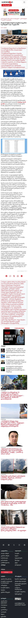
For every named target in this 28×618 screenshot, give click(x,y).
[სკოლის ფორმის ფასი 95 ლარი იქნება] (3, 356)
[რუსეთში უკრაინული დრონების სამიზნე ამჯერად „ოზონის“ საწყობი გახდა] (14, 466)
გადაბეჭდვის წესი (22, 271)
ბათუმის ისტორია (20, 591)
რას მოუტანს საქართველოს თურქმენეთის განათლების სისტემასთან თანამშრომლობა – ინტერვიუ (15, 369)
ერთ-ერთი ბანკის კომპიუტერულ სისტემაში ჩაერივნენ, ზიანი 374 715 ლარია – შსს (13, 503)
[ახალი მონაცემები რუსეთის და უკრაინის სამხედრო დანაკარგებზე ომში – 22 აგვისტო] (14, 517)
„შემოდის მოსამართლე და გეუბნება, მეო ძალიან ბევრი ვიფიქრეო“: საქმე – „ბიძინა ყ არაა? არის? (12, 451)
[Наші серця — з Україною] (7, 2)
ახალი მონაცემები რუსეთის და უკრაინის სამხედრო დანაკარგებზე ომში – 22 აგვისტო (13, 528)
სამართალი (4, 558)
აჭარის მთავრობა (6, 579)
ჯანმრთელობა (5, 562)
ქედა (16, 562)
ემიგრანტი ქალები (20, 581)
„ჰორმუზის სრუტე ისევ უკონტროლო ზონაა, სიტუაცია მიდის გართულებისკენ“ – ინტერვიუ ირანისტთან (12, 423)
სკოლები (3, 612)
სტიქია (3, 590)
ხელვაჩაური (18, 558)
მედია (2, 614)
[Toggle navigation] (24, 2)
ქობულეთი (18, 565)
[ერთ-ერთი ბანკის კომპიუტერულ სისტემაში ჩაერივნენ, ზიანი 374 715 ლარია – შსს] (14, 491)
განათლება (4, 18)
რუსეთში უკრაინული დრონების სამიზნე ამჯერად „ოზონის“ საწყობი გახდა (13, 477)
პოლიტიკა (4, 605)
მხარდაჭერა (7, 5)
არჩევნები (4, 585)
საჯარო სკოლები (7, 20)
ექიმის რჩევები (5, 592)
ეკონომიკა (4, 609)
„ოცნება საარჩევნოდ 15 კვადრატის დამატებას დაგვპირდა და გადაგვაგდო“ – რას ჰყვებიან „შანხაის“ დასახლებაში (12, 395)
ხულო (16, 556)
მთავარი (10, 18)
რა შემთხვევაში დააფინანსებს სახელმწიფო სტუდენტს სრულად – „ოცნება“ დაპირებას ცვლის (16, 361)
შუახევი (17, 560)
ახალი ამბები (5, 553)
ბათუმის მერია (5, 587)
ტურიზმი (3, 616)
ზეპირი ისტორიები (20, 579)
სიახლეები (16, 18)
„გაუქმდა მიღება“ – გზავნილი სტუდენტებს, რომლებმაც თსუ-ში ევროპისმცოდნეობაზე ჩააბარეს (16, 350)
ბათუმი (17, 553)
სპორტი (3, 607)
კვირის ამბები (5, 556)
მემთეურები (18, 594)
